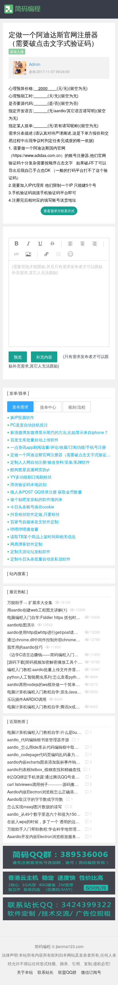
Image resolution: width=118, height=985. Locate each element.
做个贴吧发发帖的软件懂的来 (34, 499)
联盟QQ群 (67, 972)
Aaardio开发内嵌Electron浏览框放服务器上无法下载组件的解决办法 (44, 836)
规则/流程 (76, 407)
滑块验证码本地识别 (26, 484)
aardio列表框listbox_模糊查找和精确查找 (43, 769)
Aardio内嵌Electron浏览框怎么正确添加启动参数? (44, 792)
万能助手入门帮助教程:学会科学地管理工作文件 (44, 829)
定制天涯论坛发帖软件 (28, 551)
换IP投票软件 (20, 417)
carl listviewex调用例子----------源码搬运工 (44, 784)
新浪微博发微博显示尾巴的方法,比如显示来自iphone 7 (57, 432)
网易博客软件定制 (24, 544)
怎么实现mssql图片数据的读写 (34, 806)
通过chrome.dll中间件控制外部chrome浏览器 (44, 639)
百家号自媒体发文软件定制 (32, 521)
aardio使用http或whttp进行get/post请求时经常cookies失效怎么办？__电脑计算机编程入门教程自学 (44, 632)
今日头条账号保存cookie (30, 507)
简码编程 (22, 9)
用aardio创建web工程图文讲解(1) (37, 610)
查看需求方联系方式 (59, 210)
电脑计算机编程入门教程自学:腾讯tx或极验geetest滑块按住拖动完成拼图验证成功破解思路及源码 (44, 706)
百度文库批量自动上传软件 (32, 440)
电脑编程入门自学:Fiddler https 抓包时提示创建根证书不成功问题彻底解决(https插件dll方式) (44, 617)
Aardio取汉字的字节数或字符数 (35, 799)
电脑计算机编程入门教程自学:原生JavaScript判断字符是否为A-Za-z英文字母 (44, 692)
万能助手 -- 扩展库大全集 (29, 602)
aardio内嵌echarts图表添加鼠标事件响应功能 (44, 762)
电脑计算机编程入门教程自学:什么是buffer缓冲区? (44, 732)
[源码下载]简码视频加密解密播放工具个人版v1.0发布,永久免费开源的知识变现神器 (44, 662)
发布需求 (20, 407)
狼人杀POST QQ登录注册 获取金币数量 (44, 492)
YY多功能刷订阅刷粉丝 (29, 477)
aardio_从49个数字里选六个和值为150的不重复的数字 (44, 814)
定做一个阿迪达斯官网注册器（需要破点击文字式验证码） (59, 454)
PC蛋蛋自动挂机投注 (27, 425)
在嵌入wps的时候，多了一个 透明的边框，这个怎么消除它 (44, 821)
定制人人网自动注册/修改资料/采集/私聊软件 (48, 462)
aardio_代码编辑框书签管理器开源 (38, 739)
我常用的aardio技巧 (25, 647)
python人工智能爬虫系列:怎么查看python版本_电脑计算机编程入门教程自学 (44, 677)
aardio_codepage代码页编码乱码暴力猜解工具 (44, 754)
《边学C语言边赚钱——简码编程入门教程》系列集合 (44, 654)
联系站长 (46, 972)
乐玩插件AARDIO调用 (26, 699)
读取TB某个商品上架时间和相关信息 (41, 536)
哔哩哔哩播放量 (22, 529)
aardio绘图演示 (21, 625)
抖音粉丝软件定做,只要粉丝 (33, 514)
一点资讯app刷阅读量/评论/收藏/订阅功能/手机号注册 (56, 447)
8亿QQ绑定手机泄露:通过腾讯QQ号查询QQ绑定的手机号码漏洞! (44, 777)
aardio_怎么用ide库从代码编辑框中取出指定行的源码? (44, 747)
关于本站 (25, 972)
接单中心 (48, 407)
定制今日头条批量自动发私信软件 (38, 559)
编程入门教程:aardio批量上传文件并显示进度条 (44, 669)
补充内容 (44, 357)
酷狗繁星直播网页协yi (28, 469)
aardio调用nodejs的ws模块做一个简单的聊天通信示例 (44, 684)
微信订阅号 (91, 972)
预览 (18, 357)
